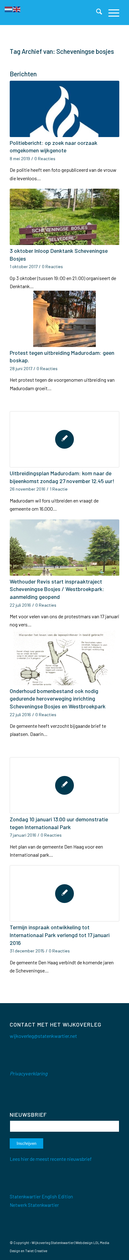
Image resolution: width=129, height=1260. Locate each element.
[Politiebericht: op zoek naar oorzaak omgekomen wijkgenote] (64, 109)
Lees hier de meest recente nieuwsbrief (51, 1159)
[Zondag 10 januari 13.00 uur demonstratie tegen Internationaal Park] (64, 785)
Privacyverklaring (29, 1073)
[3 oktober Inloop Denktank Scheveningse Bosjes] (64, 217)
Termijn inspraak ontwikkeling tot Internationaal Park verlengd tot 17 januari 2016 (60, 935)
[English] (17, 9)
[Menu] (110, 12)
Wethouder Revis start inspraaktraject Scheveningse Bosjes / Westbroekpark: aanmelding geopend (57, 589)
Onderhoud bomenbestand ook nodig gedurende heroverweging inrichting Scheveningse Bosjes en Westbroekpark (58, 698)
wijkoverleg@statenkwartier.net (43, 1036)
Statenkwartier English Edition (41, 1196)
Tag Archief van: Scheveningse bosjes (62, 51)
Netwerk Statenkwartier (34, 1205)
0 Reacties (44, 158)
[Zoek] (96, 12)
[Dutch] (9, 9)
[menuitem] (96, 12)
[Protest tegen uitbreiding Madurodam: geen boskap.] (64, 319)
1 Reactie (59, 489)
